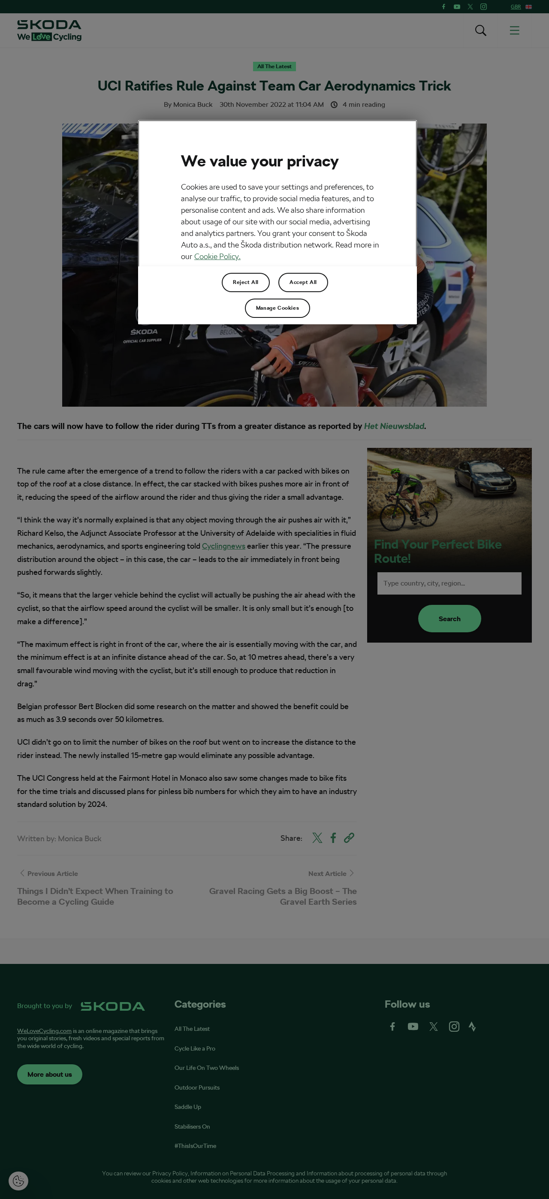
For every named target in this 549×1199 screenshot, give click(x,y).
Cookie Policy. (217, 256)
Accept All (303, 282)
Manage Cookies (277, 308)
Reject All (246, 282)
